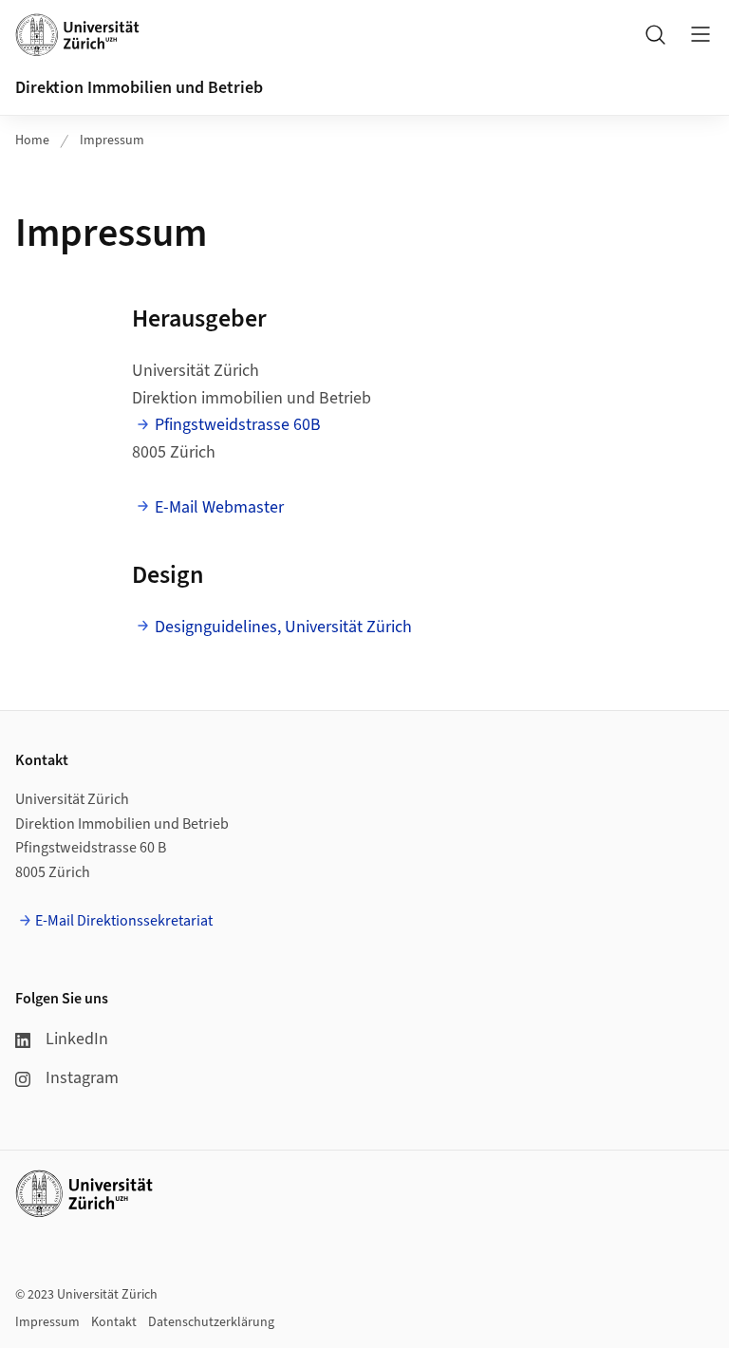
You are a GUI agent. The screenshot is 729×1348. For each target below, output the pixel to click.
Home (32, 140)
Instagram (82, 1078)
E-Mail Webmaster (219, 507)
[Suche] (655, 34)
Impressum (112, 140)
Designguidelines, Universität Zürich (283, 627)
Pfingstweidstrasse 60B (238, 425)
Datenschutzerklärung (211, 1322)
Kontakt (114, 1322)
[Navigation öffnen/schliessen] (700, 34)
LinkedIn (77, 1039)
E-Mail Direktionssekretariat (124, 920)
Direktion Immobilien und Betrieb (139, 88)
